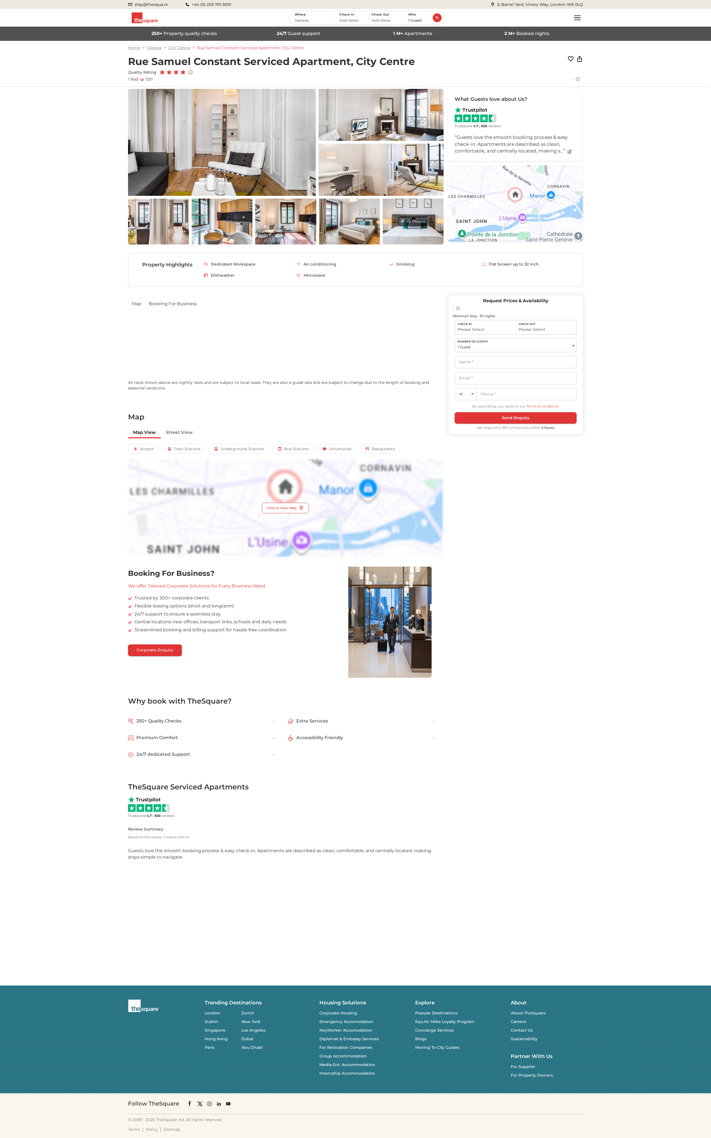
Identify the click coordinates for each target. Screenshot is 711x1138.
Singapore (215, 1030)
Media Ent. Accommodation (347, 1064)
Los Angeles (253, 1030)
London (212, 1013)
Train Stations (187, 448)
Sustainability (524, 1038)
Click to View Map (281, 508)
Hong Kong (216, 1038)
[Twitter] (200, 1103)
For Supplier (523, 1066)
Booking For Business (173, 303)
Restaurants (383, 448)
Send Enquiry (515, 417)
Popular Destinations (436, 1013)
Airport (147, 448)
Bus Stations (296, 448)
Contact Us (522, 1030)
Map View (144, 432)
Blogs (421, 1038)
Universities (340, 448)
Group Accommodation (343, 1056)
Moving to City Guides (437, 1047)
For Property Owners (532, 1075)
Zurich (247, 1013)
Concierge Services (434, 1030)
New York (251, 1021)
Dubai (247, 1038)
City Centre (179, 47)
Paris (209, 1047)
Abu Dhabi (252, 1047)
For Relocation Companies (345, 1047)
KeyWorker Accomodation (345, 1030)
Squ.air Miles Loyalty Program (444, 1021)
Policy (152, 1129)
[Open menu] (577, 17)
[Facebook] (190, 1103)
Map (136, 303)
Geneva (154, 47)
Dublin (211, 1021)
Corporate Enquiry (155, 649)
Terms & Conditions (542, 406)
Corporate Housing (338, 1013)
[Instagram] (209, 1103)
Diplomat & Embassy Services (349, 1038)
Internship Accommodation (347, 1073)
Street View (179, 432)
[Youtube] (228, 1103)
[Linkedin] (219, 1103)
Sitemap (172, 1129)
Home (134, 47)
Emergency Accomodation (346, 1021)
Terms (134, 1129)
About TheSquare (528, 1013)
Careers (518, 1021)
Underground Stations (242, 448)
